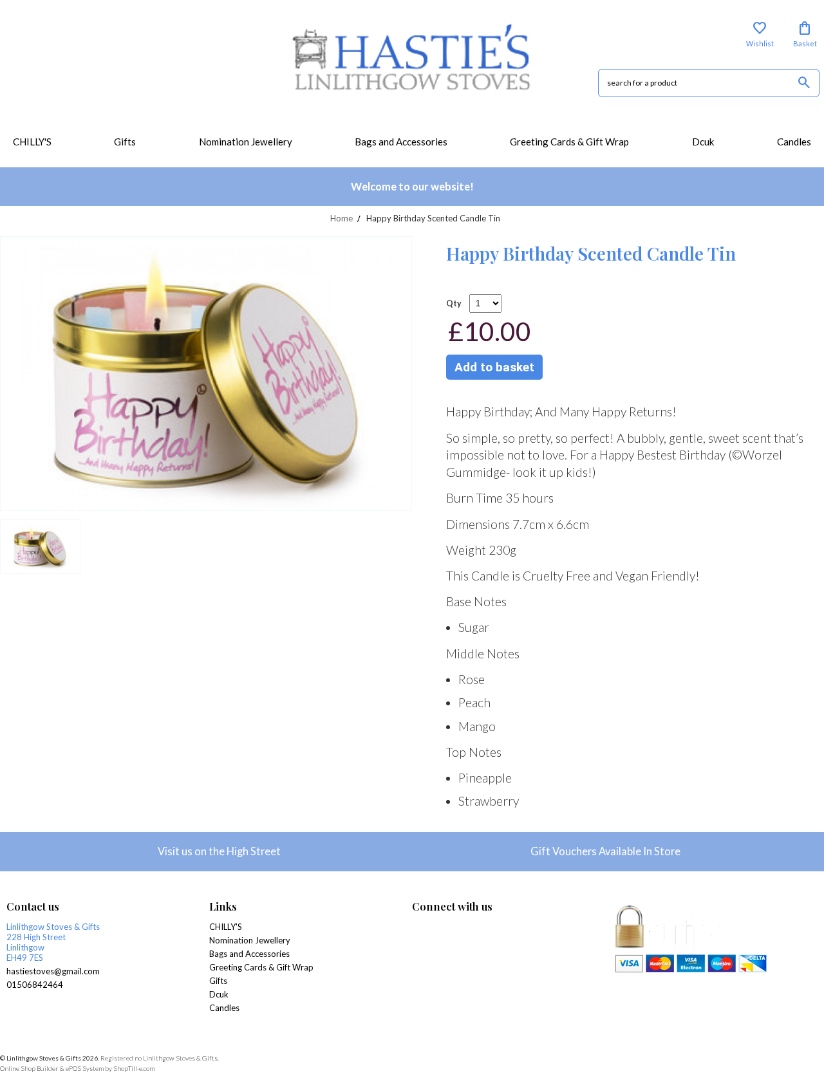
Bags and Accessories (401, 141)
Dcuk (703, 141)
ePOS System (85, 1068)
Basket (805, 34)
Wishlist (760, 34)
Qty (454, 303)
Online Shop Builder (29, 1068)
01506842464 (34, 984)
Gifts (125, 141)
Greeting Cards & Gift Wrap (569, 141)
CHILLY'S (32, 141)
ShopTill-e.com (133, 1068)
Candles (794, 141)
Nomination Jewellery (245, 141)
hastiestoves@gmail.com (53, 971)
